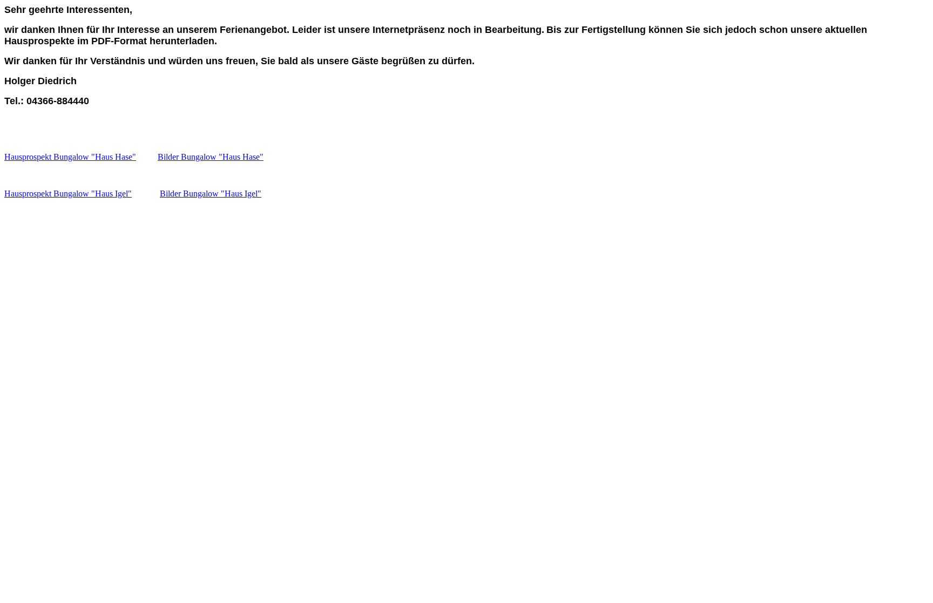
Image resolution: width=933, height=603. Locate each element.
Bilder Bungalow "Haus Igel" (210, 193)
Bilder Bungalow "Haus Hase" (210, 156)
